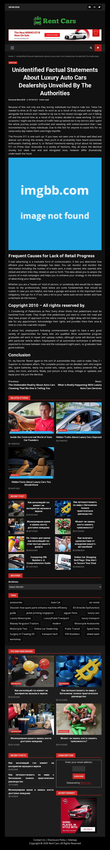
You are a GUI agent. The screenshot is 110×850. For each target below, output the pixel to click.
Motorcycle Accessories (86, 623)
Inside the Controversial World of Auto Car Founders (31, 418)
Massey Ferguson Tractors (24, 623)
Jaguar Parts (70, 613)
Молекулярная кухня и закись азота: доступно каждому (16, 526)
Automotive (16, 684)
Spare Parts (93, 628)
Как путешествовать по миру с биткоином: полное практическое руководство (63, 508)
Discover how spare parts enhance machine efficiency (38, 607)
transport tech (50, 634)
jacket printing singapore (39, 613)
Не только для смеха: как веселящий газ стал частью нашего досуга (16, 544)
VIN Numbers (72, 634)
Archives (13, 581)
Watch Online (98, 47)
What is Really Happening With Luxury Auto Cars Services (80, 385)
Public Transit (72, 628)
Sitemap (72, 839)
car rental (94, 602)
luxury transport (90, 618)
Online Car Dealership (46, 628)
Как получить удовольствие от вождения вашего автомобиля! (63, 544)
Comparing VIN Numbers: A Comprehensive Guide (16, 562)
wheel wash (93, 634)
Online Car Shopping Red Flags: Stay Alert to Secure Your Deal (63, 562)
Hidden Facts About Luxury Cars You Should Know (31, 463)
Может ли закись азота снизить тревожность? (63, 526)
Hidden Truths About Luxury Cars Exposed (79, 418)
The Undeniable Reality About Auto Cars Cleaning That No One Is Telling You (31, 385)
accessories (16, 602)
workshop (15, 639)
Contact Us (39, 839)
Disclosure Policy (57, 839)
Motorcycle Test (18, 628)
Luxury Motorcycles (20, 618)
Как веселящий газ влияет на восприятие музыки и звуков (16, 508)
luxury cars (93, 613)
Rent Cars (85, 782)
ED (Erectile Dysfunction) (86, 607)
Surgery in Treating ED (22, 634)
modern (56, 623)
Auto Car (12, 63)
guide (13, 613)
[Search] (91, 48)
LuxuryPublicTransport (56, 618)
